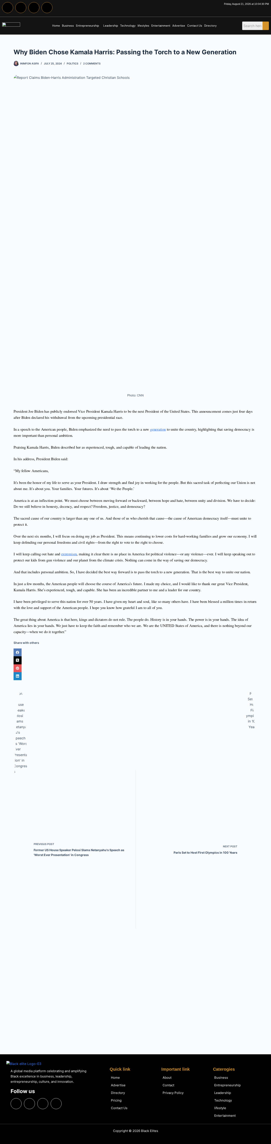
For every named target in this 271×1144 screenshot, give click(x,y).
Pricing (116, 1100)
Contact (168, 1085)
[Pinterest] (135, 668)
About (167, 1078)
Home (56, 25)
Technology (128, 25)
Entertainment (160, 25)
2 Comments (92, 63)
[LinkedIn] (135, 676)
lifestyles (143, 25)
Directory (210, 25)
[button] (88, 25)
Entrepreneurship (87, 25)
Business (68, 25)
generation (158, 429)
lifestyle (220, 1108)
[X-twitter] (33, 7)
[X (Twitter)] (135, 660)
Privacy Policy (173, 1093)
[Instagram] (20, 7)
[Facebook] (7, 7)
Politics (72, 63)
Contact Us (194, 25)
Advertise (178, 25)
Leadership (110, 25)
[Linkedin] (47, 7)
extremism (69, 553)
